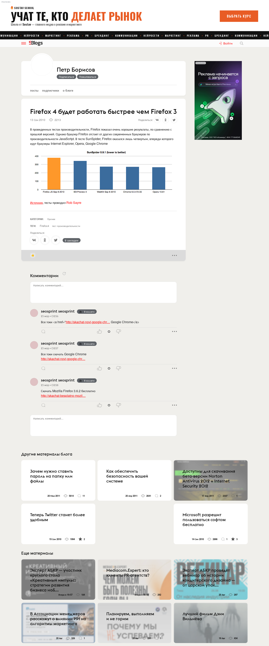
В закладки (71, 240)
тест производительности (66, 226)
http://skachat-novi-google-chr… (88, 322)
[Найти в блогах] (242, 43)
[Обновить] (64, 273)
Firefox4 (44, 226)
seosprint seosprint (58, 311)
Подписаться (66, 77)
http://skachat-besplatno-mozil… (63, 395)
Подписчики (50, 90)
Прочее (51, 219)
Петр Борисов (76, 70)
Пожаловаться (87, 77)
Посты (34, 90)
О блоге (68, 90)
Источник (36, 202)
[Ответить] (43, 331)
